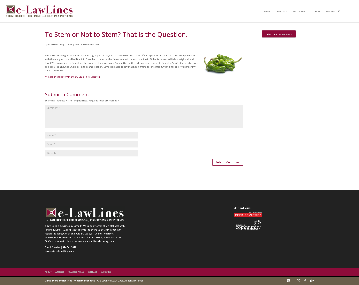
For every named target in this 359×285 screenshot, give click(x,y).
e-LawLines (53, 44)
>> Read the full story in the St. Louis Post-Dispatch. (72, 76)
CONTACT (317, 11)
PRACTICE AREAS (299, 11)
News (77, 44)
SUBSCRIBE (330, 11)
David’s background (104, 241)
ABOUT (267, 11)
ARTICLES (281, 11)
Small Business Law (90, 44)
